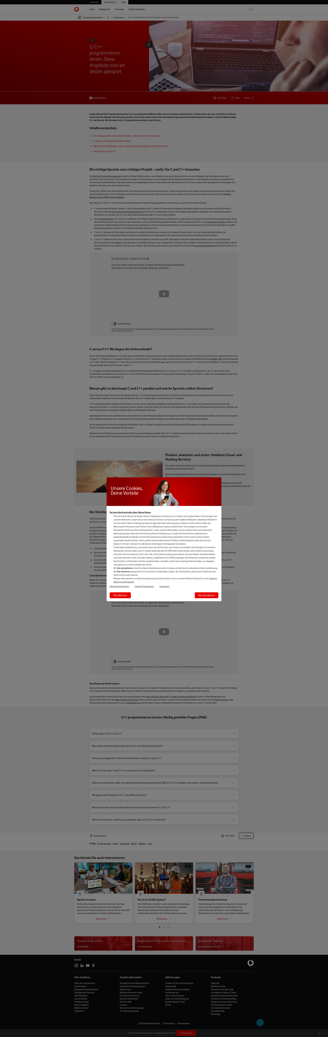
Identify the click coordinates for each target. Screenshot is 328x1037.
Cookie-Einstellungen (144, 586)
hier (154, 523)
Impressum (164, 586)
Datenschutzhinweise (119, 586)
